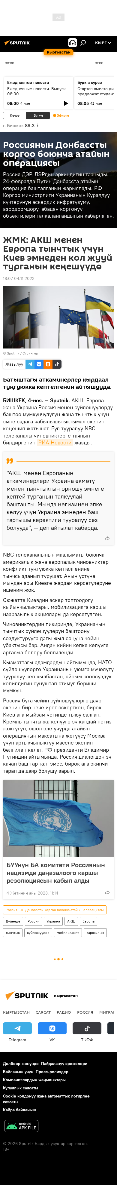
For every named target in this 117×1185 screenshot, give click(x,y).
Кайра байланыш (19, 1110)
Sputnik (13, 353)
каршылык (95, 932)
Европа (88, 921)
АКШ (71, 921)
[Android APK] (21, 1127)
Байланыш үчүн (18, 1071)
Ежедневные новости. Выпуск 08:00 (36, 91)
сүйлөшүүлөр (38, 932)
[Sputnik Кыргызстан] (18, 45)
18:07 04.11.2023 (18, 278)
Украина (53, 921)
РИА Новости (54, 442)
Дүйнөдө (13, 921)
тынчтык (13, 932)
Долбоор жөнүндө (21, 1063)
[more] (107, 538)
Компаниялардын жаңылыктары (34, 1079)
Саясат (43, 1012)
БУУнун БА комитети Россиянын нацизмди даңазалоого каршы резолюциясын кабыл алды (56, 872)
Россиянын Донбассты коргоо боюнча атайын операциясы (55, 909)
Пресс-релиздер (52, 1071)
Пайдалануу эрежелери (64, 1063)
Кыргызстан (16, 1012)
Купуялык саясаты (20, 1088)
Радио (64, 1012)
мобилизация (68, 932)
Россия (33, 921)
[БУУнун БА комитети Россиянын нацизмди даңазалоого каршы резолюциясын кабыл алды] (58, 818)
